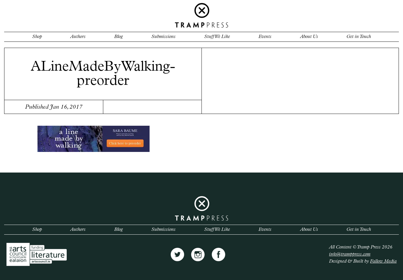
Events (264, 36)
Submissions (163, 36)
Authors (78, 36)
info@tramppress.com (349, 254)
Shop (37, 36)
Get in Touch (358, 36)
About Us (309, 36)
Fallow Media (383, 261)
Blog (118, 36)
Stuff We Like (217, 36)
